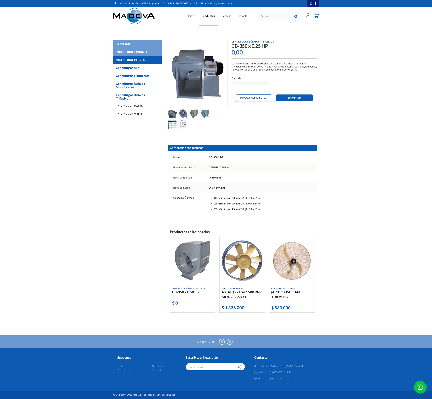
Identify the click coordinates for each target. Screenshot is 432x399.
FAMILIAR (123, 44)
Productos (208, 15)
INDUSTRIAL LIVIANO (131, 52)
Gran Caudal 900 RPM (130, 114)
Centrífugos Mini (128, 68)
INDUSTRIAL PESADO (131, 60)
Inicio (191, 15)
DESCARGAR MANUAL (253, 98)
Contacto (242, 15)
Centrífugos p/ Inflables (133, 76)
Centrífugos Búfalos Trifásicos (130, 96)
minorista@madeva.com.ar (219, 3)
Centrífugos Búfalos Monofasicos (130, 85)
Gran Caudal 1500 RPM (130, 106)
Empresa (226, 15)
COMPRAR (294, 98)
